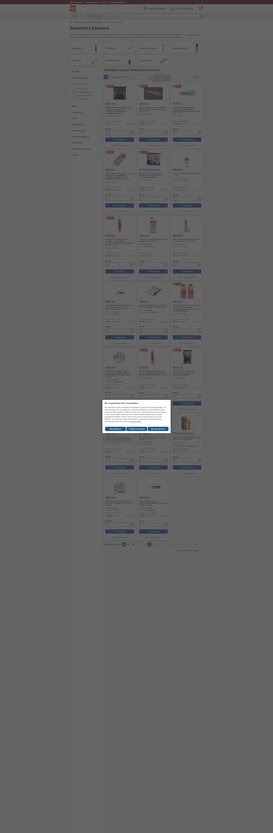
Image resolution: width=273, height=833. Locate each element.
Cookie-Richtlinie (135, 421)
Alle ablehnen (115, 429)
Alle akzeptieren (158, 429)
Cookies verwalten (137, 429)
